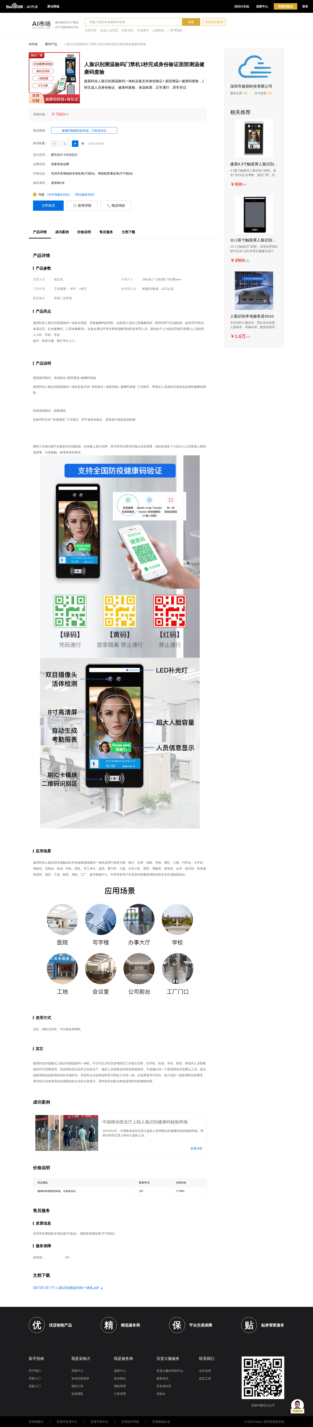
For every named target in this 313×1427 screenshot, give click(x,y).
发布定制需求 (214, 22)
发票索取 (77, 1393)
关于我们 (35, 1370)
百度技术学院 (130, 1421)
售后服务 (106, 232)
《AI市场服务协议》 (58, 194)
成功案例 (62, 232)
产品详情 (40, 232)
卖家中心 (262, 6)
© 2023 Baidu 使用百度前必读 (264, 1421)
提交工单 (205, 1378)
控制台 (160, 1393)
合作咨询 (205, 1370)
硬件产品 (51, 44)
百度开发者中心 (67, 1421)
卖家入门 (35, 1386)
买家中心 (77, 1370)
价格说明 (84, 232)
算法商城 (53, 6)
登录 (305, 6)
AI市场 (33, 44)
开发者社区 (163, 1386)
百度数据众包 (161, 1421)
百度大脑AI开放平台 (169, 1370)
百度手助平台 (99, 1421)
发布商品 (120, 1378)
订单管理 (120, 1393)
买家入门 (35, 1378)
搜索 (191, 22)
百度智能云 (36, 1421)
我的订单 (77, 1386)
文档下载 (128, 232)
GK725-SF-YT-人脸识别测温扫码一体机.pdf (66, 1288)
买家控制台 (285, 6)
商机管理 (120, 1386)
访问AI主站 (241, 6)
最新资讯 (162, 1378)
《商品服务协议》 (85, 194)
